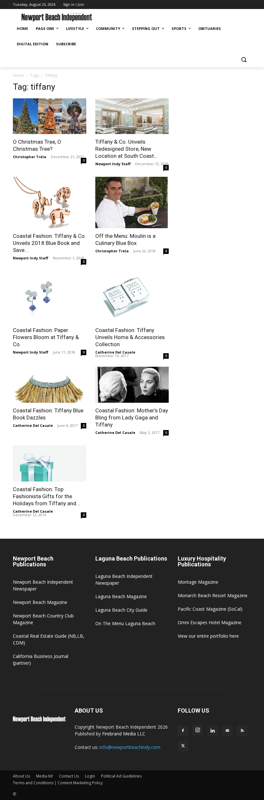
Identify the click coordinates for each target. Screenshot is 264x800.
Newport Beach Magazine (40, 602)
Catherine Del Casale (115, 352)
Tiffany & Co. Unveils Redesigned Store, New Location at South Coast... (126, 149)
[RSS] (242, 731)
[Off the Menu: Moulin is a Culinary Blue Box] (132, 202)
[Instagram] (198, 730)
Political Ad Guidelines (121, 776)
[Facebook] (183, 731)
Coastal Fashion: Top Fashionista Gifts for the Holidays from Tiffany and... (46, 496)
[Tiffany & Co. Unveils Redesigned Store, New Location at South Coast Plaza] (132, 116)
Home (18, 75)
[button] (243, 59)
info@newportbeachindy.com (129, 747)
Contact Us (69, 776)
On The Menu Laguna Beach (125, 623)
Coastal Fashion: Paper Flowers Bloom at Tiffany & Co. (46, 337)
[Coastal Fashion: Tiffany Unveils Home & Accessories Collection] (132, 296)
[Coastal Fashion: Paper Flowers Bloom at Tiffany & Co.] (49, 296)
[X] (183, 746)
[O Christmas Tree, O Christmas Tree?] (49, 116)
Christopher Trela (29, 156)
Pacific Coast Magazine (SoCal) (210, 609)
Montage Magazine (198, 582)
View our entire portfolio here (208, 636)
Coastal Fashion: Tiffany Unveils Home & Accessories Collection (130, 337)
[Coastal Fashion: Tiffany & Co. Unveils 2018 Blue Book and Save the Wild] (49, 202)
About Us (21, 776)
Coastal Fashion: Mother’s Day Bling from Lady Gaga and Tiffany (131, 417)
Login (90, 776)
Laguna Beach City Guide (121, 610)
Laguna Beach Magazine (121, 596)
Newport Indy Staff (113, 163)
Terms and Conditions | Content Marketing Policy (58, 783)
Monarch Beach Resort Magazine (213, 595)
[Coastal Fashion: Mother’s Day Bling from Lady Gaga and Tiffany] (132, 385)
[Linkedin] (212, 731)
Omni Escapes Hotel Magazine (209, 622)
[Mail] (227, 731)
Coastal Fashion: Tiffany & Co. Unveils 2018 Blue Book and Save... (49, 243)
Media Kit (44, 776)
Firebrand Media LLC (123, 734)
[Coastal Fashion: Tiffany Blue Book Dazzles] (49, 385)
